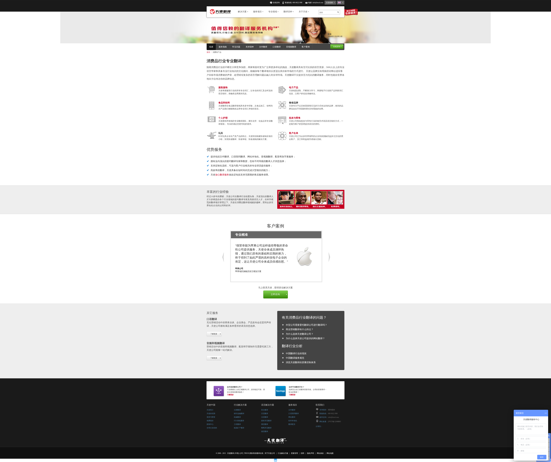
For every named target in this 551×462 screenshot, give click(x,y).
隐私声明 (310, 453)
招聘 (303, 453)
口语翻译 (277, 47)
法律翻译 (237, 410)
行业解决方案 (283, 453)
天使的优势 (211, 413)
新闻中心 (210, 424)
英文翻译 (264, 410)
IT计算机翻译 (239, 421)
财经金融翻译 (239, 413)
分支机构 (329, 3)
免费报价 (210, 421)
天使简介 (210, 410)
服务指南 (223, 47)
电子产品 (293, 87)
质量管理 (294, 453)
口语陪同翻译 (293, 413)
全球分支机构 (212, 428)
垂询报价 (331, 410)
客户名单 (293, 133)
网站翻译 (291, 417)
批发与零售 (294, 118)
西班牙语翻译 (266, 421)
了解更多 (213, 334)
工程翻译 (237, 424)
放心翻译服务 (222, 174)
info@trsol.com (318, 3)
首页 (208, 52)
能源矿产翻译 (239, 428)
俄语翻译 (264, 424)
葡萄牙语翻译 (266, 428)
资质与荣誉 (211, 417)
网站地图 (330, 453)
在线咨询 (276, 3)
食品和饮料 (224, 102)
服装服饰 (223, 87)
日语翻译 (264, 413)
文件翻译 (263, 47)
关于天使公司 (270, 453)
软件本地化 (292, 421)
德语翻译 (264, 431)
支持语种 (250, 47)
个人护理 (223, 118)
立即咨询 (275, 294)
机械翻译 (237, 417)
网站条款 (320, 453)
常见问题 (236, 47)
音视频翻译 (291, 47)
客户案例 (306, 47)
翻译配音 (291, 424)
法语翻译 (264, 417)
